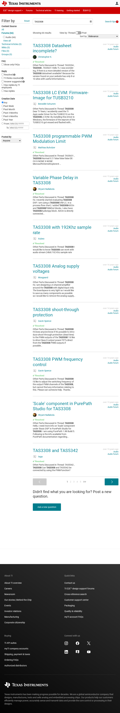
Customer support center (76, 600)
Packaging (69, 605)
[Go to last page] (84, 481)
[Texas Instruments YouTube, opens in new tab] (89, 653)
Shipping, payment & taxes (17, 654)
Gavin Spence (44, 321)
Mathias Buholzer (46, 147)
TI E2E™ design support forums (79, 588)
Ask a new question (47, 507)
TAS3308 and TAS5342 (55, 450)
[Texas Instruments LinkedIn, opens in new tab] (66, 653)
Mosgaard (43, 277)
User (116, 3)
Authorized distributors (15, 665)
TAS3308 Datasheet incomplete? (52, 48)
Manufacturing (11, 617)
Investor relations (12, 611)
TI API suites (10, 643)
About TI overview (13, 583)
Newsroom (9, 594)
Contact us (69, 583)
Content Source (9, 26)
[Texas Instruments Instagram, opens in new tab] (66, 644)
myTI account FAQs (73, 617)
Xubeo (41, 238)
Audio (115, 46)
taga (40, 456)
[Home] (23, 3)
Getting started (73, 10)
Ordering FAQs (11, 660)
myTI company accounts (16, 648)
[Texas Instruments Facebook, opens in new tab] (77, 644)
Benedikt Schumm (47, 104)
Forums (29, 10)
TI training (59, 10)
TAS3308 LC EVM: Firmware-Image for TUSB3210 (61, 95)
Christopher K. (45, 57)
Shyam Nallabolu (46, 189)
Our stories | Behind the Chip (18, 600)
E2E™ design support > (13, 10)
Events (7, 605)
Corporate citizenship (14, 622)
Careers (8, 588)
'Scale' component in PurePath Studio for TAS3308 (62, 406)
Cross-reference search (75, 594)
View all (7, 40)
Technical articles (43, 10)
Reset (27, 21)
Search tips (110, 21)
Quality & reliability (73, 611)
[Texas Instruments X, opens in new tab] (89, 644)
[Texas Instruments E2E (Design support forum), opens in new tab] (77, 653)
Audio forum (113, 49)
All (3, 29)
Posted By (6, 137)
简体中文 (87, 10)
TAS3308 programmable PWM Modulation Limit (62, 139)
